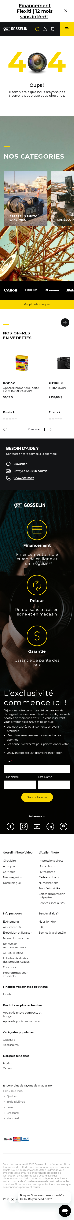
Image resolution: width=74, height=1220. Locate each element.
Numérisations (48, 883)
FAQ (42, 927)
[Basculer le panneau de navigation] (67, 29)
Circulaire (9, 860)
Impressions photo (51, 860)
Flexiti (7, 994)
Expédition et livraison (17, 932)
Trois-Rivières (16, 1101)
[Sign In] (45, 29)
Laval (10, 1107)
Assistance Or (12, 927)
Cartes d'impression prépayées (52, 895)
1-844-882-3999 (24, 478)
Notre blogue (12, 883)
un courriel (40, 471)
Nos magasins (12, 877)
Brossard (13, 1113)
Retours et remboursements (14, 945)
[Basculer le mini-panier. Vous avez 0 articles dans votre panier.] (52, 29)
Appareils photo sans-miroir (21, 1021)
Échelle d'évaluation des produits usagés (16, 960)
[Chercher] (37, 29)
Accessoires (11, 1045)
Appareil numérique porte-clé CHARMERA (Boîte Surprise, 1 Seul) (21, 389)
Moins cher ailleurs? (16, 938)
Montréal (13, 1118)
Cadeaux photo (49, 877)
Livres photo (47, 872)
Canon (7, 1068)
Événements (11, 921)
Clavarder (20, 464)
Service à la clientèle (52, 932)
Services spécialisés (52, 903)
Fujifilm (8, 1063)
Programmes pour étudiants (15, 974)
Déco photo (46, 866)
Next (65, 322)
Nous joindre (47, 921)
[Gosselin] (15, 29)
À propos (9, 866)
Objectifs (9, 1039)
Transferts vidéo (49, 888)
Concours (9, 967)
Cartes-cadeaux (13, 953)
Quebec (12, 1096)
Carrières (9, 872)
